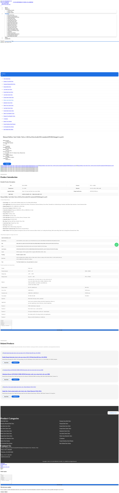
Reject (6, 491)
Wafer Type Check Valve (12, 26)
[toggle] (1, 75)
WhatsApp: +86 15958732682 (7, 452)
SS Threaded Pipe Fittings (12, 34)
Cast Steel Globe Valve (11, 21)
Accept (2, 491)
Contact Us (7, 38)
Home (6, 7)
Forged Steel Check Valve (12, 28)
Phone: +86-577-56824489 (6, 449)
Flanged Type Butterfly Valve (13, 30)
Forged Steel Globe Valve (12, 22)
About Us (7, 9)
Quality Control (10, 12)
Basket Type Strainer (11, 32)
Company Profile (10, 10)
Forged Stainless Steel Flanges (13, 33)
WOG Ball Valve (10, 14)
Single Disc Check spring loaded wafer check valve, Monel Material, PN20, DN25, (22, 391)
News (6, 37)
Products (7, 13)
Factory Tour (10, 11)
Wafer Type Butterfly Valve (12, 29)
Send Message (59, 484)
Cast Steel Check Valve (12, 27)
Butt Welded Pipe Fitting (12, 36)
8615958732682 (3, 464)
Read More (6, 362)
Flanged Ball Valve (11, 18)
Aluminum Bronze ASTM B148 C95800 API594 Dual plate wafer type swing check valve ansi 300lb (26, 374)
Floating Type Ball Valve (12, 15)
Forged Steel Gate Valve (12, 20)
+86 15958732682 (5, 3)
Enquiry (7, 163)
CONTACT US (113, 412)
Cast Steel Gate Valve (11, 19)
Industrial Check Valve (11, 24)
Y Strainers (9, 31)
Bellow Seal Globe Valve (12, 23)
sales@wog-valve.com (5, 4)
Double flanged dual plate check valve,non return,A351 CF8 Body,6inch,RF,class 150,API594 (24, 357)
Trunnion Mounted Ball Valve (13, 17)
